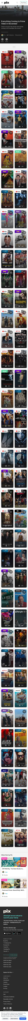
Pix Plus (5, 988)
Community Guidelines (8, 996)
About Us (5, 978)
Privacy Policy (6, 1001)
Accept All (23, 1018)
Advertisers (6, 980)
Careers (5, 982)
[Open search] (17, 2)
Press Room (6, 984)
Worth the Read (7, 962)
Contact (5, 986)
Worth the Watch (7, 960)
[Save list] (2, 39)
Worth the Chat (7, 964)
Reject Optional (14, 1018)
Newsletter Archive (8, 999)
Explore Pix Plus (7, 972)
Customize (5, 1018)
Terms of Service (7, 1003)
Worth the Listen (7, 966)
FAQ (4, 994)
